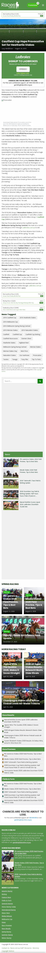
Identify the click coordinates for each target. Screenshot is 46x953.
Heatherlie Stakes (9, 343)
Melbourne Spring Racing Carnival (14, 347)
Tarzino (5, 359)
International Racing (9, 910)
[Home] (10, 5)
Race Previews (7, 925)
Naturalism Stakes (9, 355)
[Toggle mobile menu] (43, 5)
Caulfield (6, 334)
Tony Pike (24, 359)
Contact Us (5, 948)
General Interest (7, 904)
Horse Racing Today (9, 907)
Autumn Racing (7, 891)
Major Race (6, 913)
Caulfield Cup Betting (33, 334)
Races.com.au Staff (17, 948)
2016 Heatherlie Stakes (28, 318)
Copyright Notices (8, 951)
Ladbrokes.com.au (28, 228)
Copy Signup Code (22, 73)
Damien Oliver (26, 338)
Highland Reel (23, 343)
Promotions (33, 4)
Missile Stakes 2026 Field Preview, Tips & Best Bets (22, 759)
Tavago (14, 359)
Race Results (6, 928)
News (4, 922)
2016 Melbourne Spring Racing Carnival (16, 326)
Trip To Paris (36, 359)
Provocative (37, 355)
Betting (4, 894)
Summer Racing (7, 935)
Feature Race (6, 897)
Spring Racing (6, 932)
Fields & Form (6, 900)
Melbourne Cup (7, 919)
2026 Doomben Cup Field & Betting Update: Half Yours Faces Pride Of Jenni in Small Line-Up (22, 766)
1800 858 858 (33, 818)
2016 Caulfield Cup (9, 318)
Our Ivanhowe (24, 355)
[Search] (40, 381)
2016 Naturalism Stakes (29, 330)
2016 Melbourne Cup (10, 322)
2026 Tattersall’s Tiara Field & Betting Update (21, 762)
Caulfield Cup (17, 334)
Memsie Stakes (35, 347)
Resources (28, 948)
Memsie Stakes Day (10, 351)
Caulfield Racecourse (10, 338)
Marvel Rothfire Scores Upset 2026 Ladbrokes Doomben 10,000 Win (30, 504)
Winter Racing (6, 938)
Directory (36, 948)
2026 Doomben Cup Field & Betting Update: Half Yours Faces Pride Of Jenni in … (29, 493)
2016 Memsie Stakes (10, 330)
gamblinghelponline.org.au (23, 820)
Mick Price (24, 351)
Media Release (7, 916)
